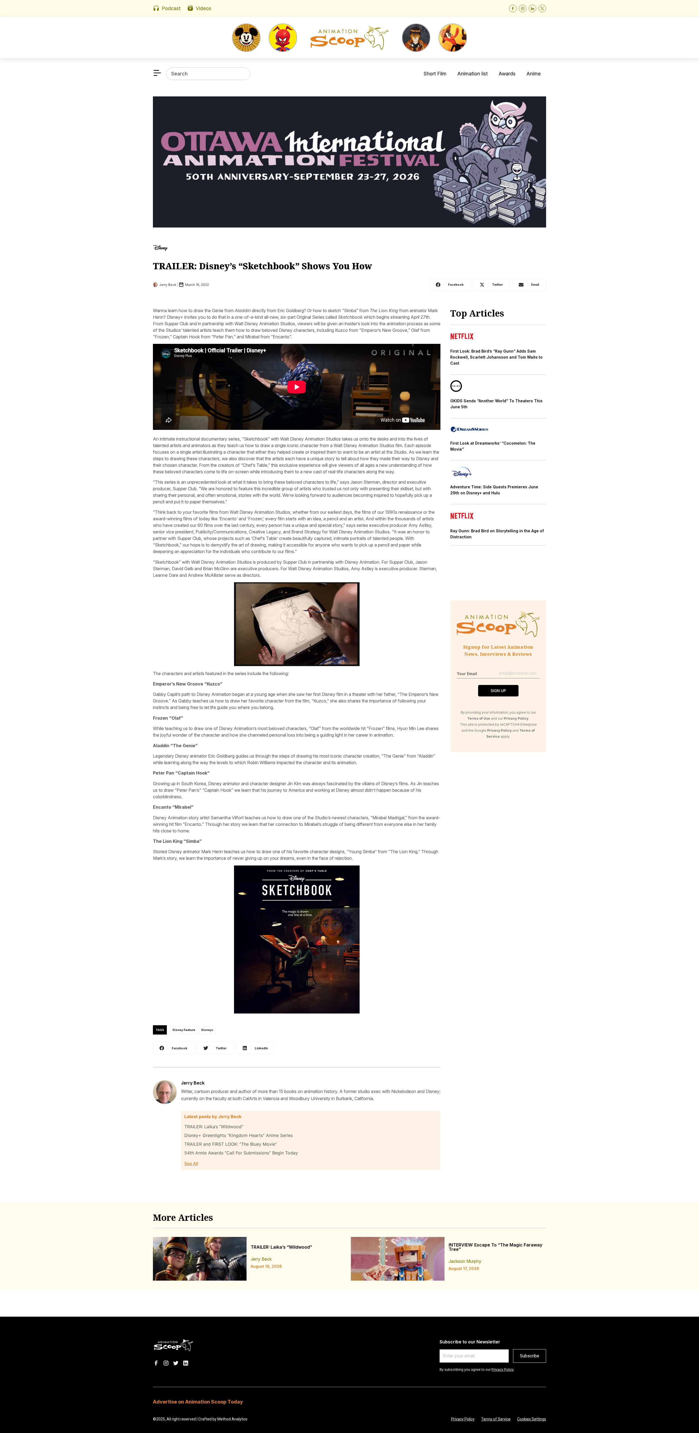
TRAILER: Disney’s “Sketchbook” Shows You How (262, 266)
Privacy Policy (502, 1369)
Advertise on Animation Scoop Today (198, 1402)
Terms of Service (496, 1419)
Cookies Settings (531, 1419)
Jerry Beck (193, 1083)
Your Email (467, 673)
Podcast (171, 8)
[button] (450, 285)
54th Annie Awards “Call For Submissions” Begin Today (241, 1153)
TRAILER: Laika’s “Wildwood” (213, 1126)
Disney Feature (184, 1030)
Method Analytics (232, 1419)
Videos (203, 8)
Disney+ (207, 1030)
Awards (507, 73)
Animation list (472, 73)
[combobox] (208, 73)
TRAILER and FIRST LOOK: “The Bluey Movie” (230, 1144)
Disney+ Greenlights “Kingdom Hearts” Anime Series (238, 1135)
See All (191, 1163)
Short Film (434, 73)
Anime (533, 73)
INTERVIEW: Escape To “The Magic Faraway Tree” (495, 1247)
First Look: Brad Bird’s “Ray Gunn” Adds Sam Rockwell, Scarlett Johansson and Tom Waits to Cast (496, 357)
